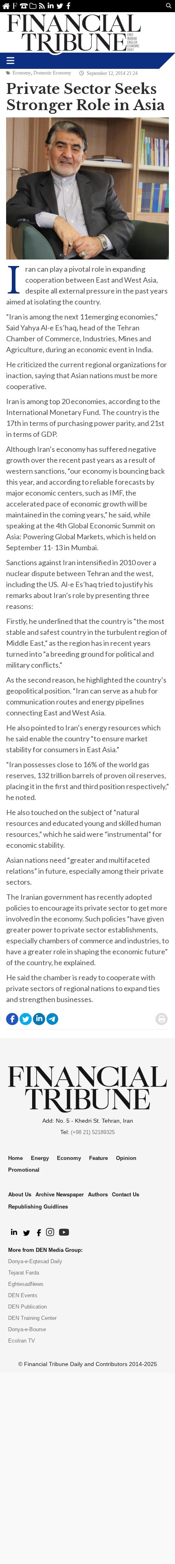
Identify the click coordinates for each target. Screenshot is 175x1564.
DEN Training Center (32, 1318)
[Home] (74, 32)
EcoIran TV (21, 1341)
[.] (13, 1232)
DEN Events (22, 1295)
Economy (22, 73)
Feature (98, 1158)
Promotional (23, 1170)
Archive (33, 6)
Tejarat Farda (23, 1273)
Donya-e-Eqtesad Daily (35, 1261)
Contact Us (24, 6)
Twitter (60, 6)
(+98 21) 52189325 (93, 1132)
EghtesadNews (26, 1284)
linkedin (51, 6)
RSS (42, 6)
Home (6, 6)
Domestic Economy (52, 73)
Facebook (68, 6)
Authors (98, 1194)
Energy (40, 1158)
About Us (15, 6)
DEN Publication (27, 1307)
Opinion (126, 1158)
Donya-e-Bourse (27, 1329)
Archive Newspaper (59, 1194)
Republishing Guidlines (38, 1206)
